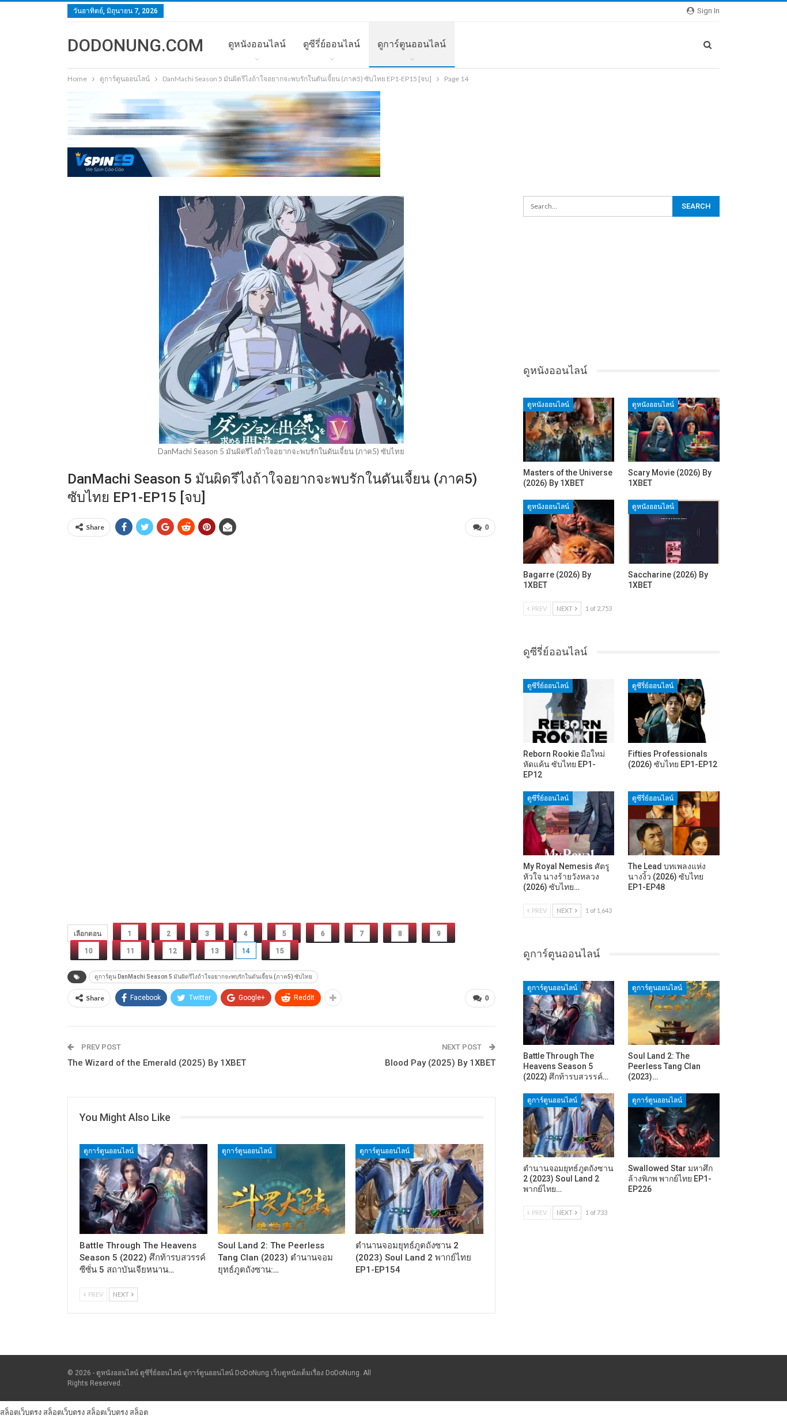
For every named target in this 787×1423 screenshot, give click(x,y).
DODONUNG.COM (135, 45)
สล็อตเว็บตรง (20, 1412)
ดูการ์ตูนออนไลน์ (411, 44)
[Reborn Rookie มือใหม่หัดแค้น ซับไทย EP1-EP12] (569, 711)
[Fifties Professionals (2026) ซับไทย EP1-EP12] (674, 711)
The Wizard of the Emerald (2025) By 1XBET (156, 1063)
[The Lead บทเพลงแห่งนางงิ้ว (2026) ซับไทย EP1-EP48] (674, 823)
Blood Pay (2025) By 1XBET (440, 1063)
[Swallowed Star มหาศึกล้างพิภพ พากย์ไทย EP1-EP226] (674, 1125)
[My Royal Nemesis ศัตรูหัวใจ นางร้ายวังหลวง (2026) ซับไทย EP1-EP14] (569, 823)
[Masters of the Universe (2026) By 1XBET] (569, 430)
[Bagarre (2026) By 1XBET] (569, 532)
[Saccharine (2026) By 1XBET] (674, 532)
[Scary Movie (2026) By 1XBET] (674, 430)
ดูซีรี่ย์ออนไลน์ (331, 44)
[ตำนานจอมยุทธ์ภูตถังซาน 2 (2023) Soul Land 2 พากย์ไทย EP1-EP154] (419, 1188)
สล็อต (139, 1412)
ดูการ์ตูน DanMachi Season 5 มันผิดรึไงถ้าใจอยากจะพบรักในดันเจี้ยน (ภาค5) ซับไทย (203, 976)
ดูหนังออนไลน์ (257, 44)
